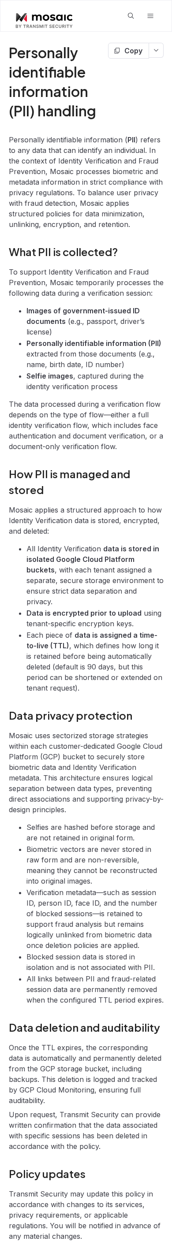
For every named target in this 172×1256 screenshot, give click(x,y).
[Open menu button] (150, 16)
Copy (133, 50)
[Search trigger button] (131, 16)
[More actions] (156, 50)
